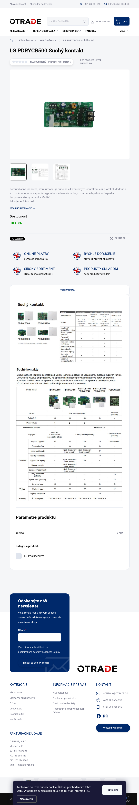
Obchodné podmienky (40, 4)
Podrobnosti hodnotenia (59, 62)
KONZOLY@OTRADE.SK (115, 693)
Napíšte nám (16, 719)
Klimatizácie (16, 692)
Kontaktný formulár (113, 727)
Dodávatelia (16, 708)
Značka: (86, 63)
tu (88, 790)
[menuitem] (19, 31)
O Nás (13, 703)
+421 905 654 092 (112, 700)
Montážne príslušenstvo (22, 698)
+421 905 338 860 (112, 706)
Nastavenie (27, 799)
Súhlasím (112, 790)
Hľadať (84, 21)
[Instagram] (105, 715)
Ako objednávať (18, 4)
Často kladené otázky (64, 703)
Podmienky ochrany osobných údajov (69, 710)
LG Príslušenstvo (34, 556)
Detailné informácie (21, 208)
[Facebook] (98, 715)
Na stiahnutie (17, 714)
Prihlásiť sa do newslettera (35, 662)
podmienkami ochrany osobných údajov (39, 652)
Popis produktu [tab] (67, 289)
